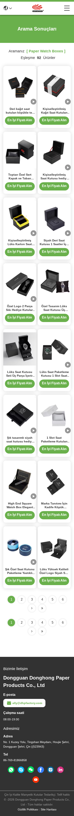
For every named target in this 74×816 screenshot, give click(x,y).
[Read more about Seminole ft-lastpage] (42, 631)
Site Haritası (49, 809)
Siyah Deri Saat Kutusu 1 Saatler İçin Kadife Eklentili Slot (54, 244)
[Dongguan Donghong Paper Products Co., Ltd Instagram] (50, 769)
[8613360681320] (11, 769)
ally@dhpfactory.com (27, 703)
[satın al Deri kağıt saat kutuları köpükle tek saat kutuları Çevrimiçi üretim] (19, 85)
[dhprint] (21, 769)
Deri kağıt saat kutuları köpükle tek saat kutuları (20, 112)
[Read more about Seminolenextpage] (32, 631)
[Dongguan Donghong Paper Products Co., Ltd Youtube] (35, 779)
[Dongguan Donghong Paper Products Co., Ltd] (38, 8)
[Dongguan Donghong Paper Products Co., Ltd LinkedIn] (60, 769)
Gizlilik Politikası (28, 809)
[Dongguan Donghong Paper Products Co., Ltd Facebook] (40, 769)
